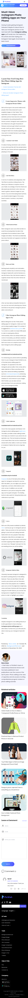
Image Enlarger (6, 937)
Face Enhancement (7, 947)
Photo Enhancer (6, 950)
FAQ (3, 964)
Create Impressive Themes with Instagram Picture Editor (11, 88)
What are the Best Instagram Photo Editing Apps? (12, 94)
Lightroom (22, 431)
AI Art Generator (6, 922)
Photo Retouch (6, 940)
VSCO (3, 528)
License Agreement (14, 996)
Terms (6, 994)
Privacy (12, 994)
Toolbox (4, 955)
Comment (24, 820)
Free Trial (23, 5)
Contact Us (5, 970)
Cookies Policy (19, 994)
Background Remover (14, 646)
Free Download (10, 45)
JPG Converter (5, 942)
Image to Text (5, 953)
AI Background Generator (8, 920)
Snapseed (4, 479)
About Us (4, 979)
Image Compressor (7, 945)
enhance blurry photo (16, 328)
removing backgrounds (12, 374)
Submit (8, 864)
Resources (4, 967)
